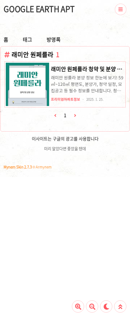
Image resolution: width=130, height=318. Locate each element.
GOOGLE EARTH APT (39, 9)
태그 (27, 39)
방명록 (54, 39)
